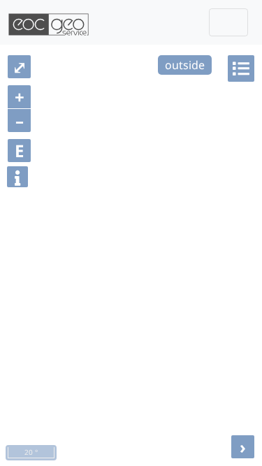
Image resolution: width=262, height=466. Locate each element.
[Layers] (241, 68)
